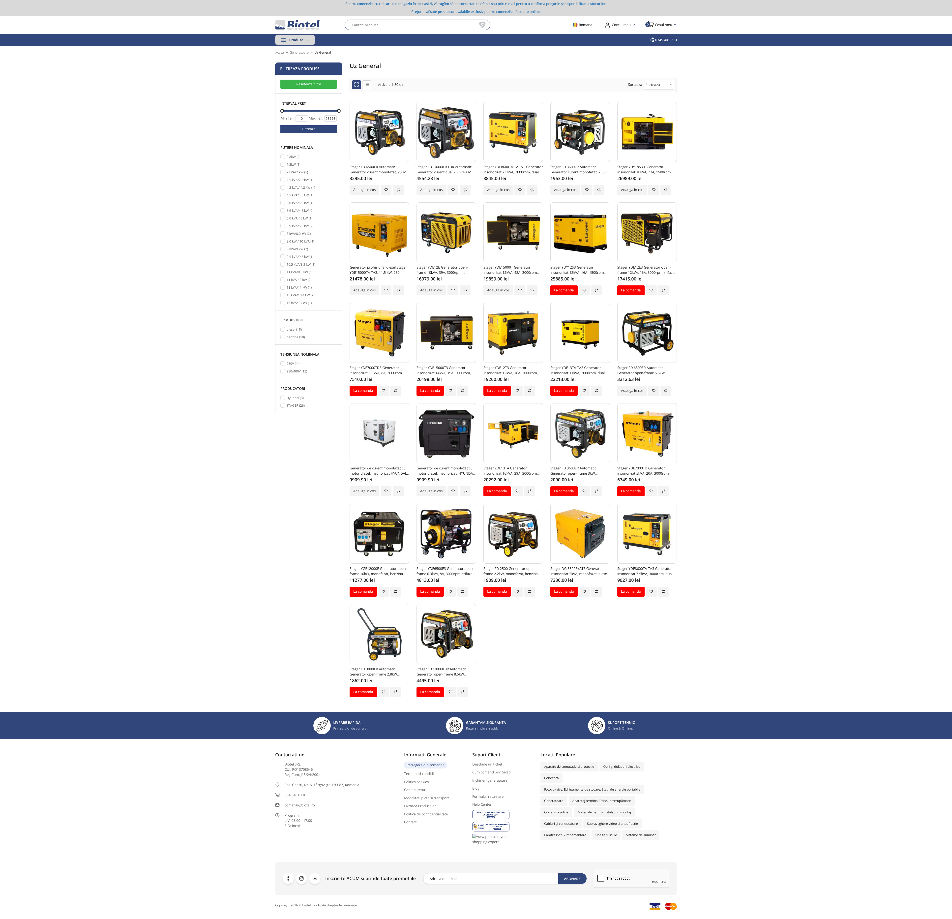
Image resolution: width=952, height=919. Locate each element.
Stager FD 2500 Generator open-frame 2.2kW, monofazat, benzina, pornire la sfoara (510, 571)
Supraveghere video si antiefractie (612, 823)
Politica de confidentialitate (426, 814)
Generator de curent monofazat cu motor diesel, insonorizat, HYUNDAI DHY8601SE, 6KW (445, 471)
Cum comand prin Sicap (491, 772)
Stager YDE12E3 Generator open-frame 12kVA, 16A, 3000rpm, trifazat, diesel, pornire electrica (647, 270)
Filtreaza (309, 129)
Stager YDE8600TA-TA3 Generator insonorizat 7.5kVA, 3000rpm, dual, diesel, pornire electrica (645, 571)
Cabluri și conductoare (561, 823)
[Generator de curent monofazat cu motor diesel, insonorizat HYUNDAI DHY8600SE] (379, 433)
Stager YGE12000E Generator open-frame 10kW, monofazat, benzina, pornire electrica (378, 571)
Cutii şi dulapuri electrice (621, 766)
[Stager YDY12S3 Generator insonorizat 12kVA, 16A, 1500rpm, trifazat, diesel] (580, 232)
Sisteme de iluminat (640, 835)
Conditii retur (415, 790)
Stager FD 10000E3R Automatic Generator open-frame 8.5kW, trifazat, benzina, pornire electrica (443, 672)
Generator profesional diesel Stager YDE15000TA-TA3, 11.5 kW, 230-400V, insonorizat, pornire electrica (378, 270)
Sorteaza (653, 84)
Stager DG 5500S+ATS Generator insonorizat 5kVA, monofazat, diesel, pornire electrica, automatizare (579, 571)
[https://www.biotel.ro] (297, 25)
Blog (475, 788)
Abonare (572, 878)
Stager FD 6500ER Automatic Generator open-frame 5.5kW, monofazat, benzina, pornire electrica (641, 371)
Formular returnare (488, 796)
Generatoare (553, 800)
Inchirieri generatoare (489, 780)
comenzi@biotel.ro (300, 805)
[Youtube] (314, 878)
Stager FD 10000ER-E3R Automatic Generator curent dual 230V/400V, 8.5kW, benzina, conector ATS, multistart (444, 170)
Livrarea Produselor (420, 806)
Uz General (322, 52)
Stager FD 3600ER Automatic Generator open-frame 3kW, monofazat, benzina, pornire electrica (573, 471)
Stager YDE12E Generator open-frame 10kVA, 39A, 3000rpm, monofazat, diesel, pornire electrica (445, 270)
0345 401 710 (666, 40)
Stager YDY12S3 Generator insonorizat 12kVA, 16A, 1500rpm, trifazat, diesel (577, 270)
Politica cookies (416, 782)
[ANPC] (502, 826)
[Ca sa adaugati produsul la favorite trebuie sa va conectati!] (386, 190)
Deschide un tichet (487, 764)
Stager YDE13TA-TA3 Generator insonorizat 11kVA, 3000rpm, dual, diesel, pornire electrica (578, 371)
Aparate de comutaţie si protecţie (569, 766)
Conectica (551, 778)
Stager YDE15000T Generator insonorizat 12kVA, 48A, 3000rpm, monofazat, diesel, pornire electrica (511, 270)
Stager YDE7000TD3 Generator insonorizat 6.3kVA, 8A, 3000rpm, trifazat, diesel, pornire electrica (376, 371)
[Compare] (398, 190)
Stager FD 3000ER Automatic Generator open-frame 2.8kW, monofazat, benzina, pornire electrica (374, 672)
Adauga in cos (364, 189)
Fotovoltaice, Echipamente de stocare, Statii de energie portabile (592, 789)
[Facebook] (288, 878)
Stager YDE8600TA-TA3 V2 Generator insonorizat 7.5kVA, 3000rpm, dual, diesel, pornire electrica (513, 170)
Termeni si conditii (419, 773)
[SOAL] (502, 814)
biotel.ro (308, 905)
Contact (410, 822)
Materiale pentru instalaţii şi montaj (604, 812)
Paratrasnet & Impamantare (565, 835)
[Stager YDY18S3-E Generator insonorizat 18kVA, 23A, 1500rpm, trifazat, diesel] (647, 132)
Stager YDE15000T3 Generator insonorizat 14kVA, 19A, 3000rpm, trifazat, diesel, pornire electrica (443, 371)
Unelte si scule (606, 835)
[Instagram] (301, 878)
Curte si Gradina (556, 812)
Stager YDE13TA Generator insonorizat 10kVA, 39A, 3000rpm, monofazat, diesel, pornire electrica (511, 471)
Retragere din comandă (426, 765)
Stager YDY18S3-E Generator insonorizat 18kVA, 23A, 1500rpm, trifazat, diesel (644, 170)
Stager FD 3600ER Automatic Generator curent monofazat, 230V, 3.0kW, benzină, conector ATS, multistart (578, 170)
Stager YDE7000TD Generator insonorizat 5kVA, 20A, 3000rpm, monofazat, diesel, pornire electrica (645, 471)
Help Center (482, 804)
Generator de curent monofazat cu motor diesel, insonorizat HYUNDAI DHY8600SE (378, 471)
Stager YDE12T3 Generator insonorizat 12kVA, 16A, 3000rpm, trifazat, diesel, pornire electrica (510, 371)
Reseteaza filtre (308, 84)
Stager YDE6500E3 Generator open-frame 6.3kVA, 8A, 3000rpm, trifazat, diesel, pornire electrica (445, 571)
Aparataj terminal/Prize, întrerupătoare (601, 800)
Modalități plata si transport (426, 798)
